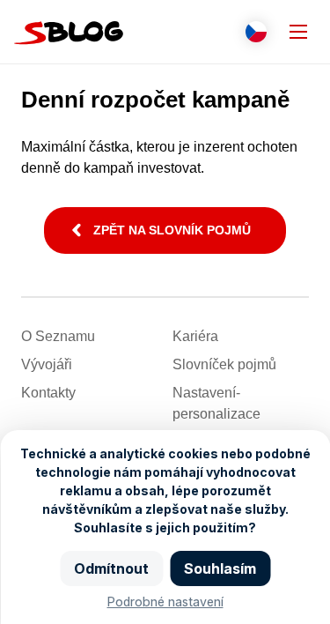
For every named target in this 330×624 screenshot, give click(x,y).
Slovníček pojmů (224, 364)
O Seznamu (58, 336)
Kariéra (195, 336)
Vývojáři (46, 364)
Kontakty (48, 392)
